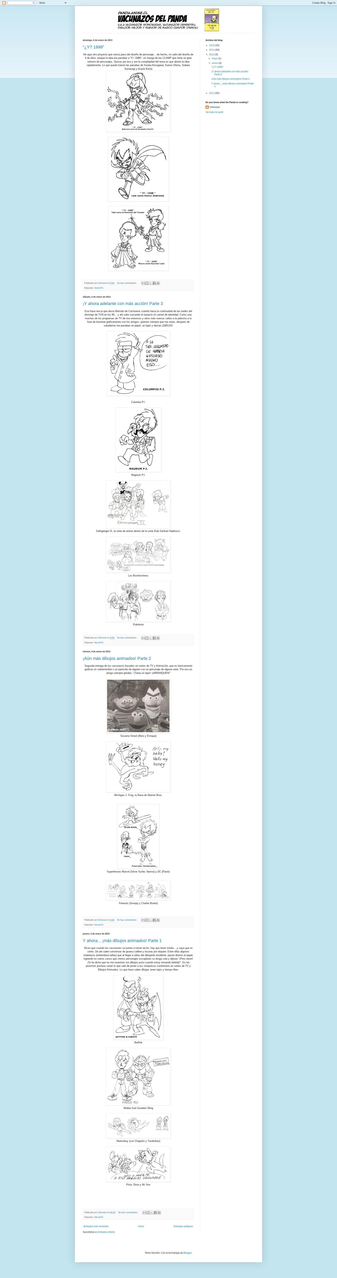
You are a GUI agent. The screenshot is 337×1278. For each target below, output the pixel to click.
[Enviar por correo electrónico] (143, 283)
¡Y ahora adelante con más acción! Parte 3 (123, 303)
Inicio (141, 1226)
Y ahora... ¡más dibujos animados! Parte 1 (122, 940)
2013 (212, 54)
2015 (212, 45)
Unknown (214, 107)
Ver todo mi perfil (214, 112)
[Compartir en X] (151, 283)
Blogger (188, 1253)
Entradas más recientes (96, 1226)
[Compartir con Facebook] (154, 283)
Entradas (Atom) (106, 1232)
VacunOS (98, 288)
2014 (212, 49)
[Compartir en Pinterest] (158, 283)
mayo (215, 58)
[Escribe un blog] (147, 283)
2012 (212, 93)
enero (215, 63)
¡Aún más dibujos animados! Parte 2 (117, 658)
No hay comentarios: (127, 283)
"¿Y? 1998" (93, 47)
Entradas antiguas (183, 1226)
